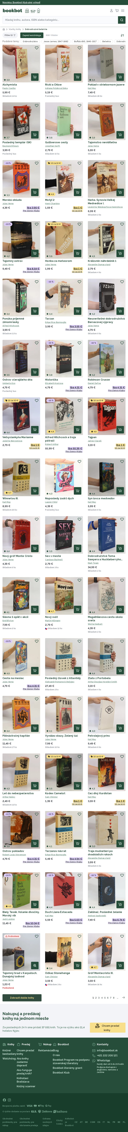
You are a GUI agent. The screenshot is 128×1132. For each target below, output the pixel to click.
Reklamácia (45, 1050)
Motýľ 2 (49, 199)
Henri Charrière (52, 204)
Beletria (106, 41)
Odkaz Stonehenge (57, 973)
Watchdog (9, 1058)
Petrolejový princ (99, 735)
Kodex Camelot (55, 793)
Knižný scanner (26, 1086)
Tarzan (49, 318)
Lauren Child (51, 502)
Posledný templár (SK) (16, 142)
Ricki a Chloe (53, 84)
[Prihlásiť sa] (111, 10)
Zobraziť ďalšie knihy (22, 997)
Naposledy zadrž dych (59, 498)
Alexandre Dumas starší (99, 265)
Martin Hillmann (52, 621)
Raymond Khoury (10, 146)
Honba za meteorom (58, 260)
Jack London (8, 919)
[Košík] (117, 10)
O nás (56, 1055)
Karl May (92, 88)
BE (119, 1122)
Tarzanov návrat (55, 851)
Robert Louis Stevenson (14, 855)
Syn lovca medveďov (101, 498)
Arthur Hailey (8, 797)
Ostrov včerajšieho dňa (17, 379)
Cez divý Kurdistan (100, 793)
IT (104, 1122)
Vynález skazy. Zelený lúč (61, 735)
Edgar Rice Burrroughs (55, 322)
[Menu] (123, 10)
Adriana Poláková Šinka (56, 88)
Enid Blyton (8, 621)
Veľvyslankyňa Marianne (17, 437)
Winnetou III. (10, 498)
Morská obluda (12, 199)
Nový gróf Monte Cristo (17, 556)
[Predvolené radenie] (122, 35)
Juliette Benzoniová (12, 441)
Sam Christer (51, 797)
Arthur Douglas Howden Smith (102, 682)
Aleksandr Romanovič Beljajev (59, 682)
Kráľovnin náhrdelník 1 (102, 260)
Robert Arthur (51, 444)
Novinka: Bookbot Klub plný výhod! (21, 2)
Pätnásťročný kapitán (16, 735)
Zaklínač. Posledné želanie (105, 912)
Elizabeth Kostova (54, 383)
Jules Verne (93, 146)
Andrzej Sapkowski (97, 916)
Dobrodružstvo (30, 41)
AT (81, 1122)
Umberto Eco (8, 383)
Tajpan (92, 437)
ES (99, 1122)
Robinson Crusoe (99, 379)
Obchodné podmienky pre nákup (9, 1122)
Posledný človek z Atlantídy (63, 678)
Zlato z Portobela (99, 678)
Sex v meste (53, 556)
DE (86, 1122)
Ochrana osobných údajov (47, 1122)
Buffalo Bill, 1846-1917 (85, 41)
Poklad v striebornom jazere (106, 84)
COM (92, 1122)
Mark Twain (93, 563)
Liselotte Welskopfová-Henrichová (105, 207)
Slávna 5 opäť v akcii (15, 617)
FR (114, 1122)
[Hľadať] (122, 20)
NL (108, 1122)
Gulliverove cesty (56, 142)
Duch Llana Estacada (58, 912)
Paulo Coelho (9, 88)
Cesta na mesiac (13, 678)
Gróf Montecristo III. (100, 973)
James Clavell (95, 441)
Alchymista (9, 84)
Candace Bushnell (54, 560)
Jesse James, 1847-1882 (56, 41)
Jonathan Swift (52, 146)
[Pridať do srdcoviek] (36, 48)
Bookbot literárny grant (67, 1067)
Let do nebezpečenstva (18, 793)
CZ (76, 1122)
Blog (56, 1050)
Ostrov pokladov (13, 851)
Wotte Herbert (95, 624)
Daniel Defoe (94, 383)
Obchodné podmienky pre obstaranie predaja (29, 1122)
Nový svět (51, 617)
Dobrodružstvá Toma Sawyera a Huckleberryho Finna (104, 559)
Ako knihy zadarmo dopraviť (23, 1062)
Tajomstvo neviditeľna (102, 142)
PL (124, 1122)
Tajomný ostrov (12, 260)
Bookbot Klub (61, 1072)
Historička (51, 379)
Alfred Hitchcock (10, 326)
